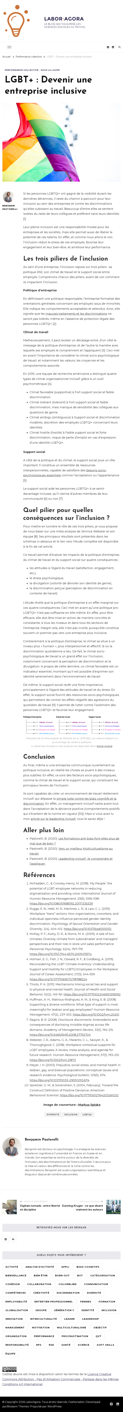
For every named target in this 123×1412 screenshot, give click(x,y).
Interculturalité (43, 1319)
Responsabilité (17, 1344)
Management (15, 1327)
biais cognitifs (88, 1266)
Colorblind (68, 1284)
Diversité (53, 1114)
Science (83, 1344)
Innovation (14, 1319)
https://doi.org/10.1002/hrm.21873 (53, 1060)
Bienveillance (15, 1275)
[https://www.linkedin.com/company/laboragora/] (13, 1239)
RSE (51, 1344)
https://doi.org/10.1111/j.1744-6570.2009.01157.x (61, 954)
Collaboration (39, 1284)
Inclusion (71, 1114)
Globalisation (16, 1310)
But (80, 1275)
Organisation (16, 1336)
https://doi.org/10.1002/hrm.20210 (96, 1014)
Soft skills (105, 1344)
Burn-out (62, 1275)
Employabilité (16, 1301)
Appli (65, 1266)
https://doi (71, 929)
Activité (11, 1266)
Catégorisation (102, 1275)
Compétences (15, 1292)
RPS (38, 1344)
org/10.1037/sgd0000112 (94, 929)
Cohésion (12, 1284)
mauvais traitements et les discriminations (76, 314)
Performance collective (21, 70)
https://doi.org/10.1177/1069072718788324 (58, 979)
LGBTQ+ (87, 1114)
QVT (99, 1336)
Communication (96, 1284)
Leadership (90, 1319)
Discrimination (68, 1292)
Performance (44, 1336)
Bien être (41, 1275)
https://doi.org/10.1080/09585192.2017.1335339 (61, 903)
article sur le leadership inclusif (53, 819)
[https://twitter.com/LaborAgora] (5, 1239)
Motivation (41, 1327)
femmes (85, 1301)
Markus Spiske (89, 1105)
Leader (69, 1319)
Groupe (41, 1310)
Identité (88, 1310)
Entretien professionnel (53, 1301)
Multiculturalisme (71, 1327)
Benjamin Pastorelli (8, 207)
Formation (107, 1301)
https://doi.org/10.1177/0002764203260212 (89, 1095)
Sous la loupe (50, 70)
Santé (65, 1344)
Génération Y (64, 1310)
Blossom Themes (18, 1406)
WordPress (54, 1406)
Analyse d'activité (39, 1266)
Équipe (10, 1353)
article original (104, 746)
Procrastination (75, 1336)
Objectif (100, 1327)
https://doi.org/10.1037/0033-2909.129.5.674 (59, 1080)
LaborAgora (33, 1402)
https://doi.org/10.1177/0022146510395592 (92, 994)
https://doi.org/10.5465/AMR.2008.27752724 (60, 1035)
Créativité (41, 1292)
